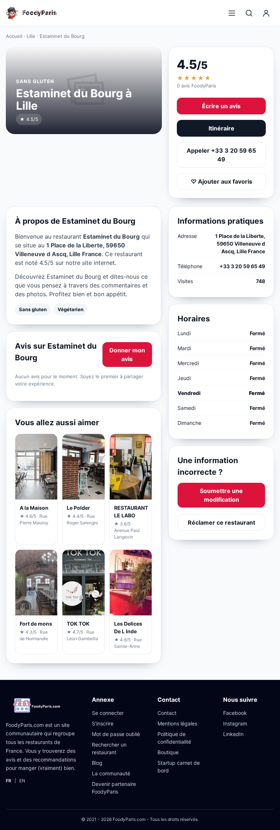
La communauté (111, 773)
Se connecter (108, 713)
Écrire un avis (221, 106)
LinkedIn (233, 734)
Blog (97, 763)
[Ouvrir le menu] (232, 13)
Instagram (235, 723)
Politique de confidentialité (174, 738)
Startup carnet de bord (179, 767)
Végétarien (70, 309)
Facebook (235, 713)
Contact (167, 713)
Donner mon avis (127, 355)
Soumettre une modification (221, 495)
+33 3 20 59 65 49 (242, 266)
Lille (31, 36)
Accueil (14, 36)
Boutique (168, 752)
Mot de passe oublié (116, 734)
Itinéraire (221, 128)
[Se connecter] (266, 13)
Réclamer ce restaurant (221, 522)
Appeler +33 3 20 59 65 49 (221, 155)
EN (22, 780)
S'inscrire (102, 723)
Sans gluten (33, 309)
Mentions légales (177, 723)
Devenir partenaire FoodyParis (114, 788)
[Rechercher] (249, 13)
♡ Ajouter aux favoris (221, 181)
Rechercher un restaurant (109, 748)
